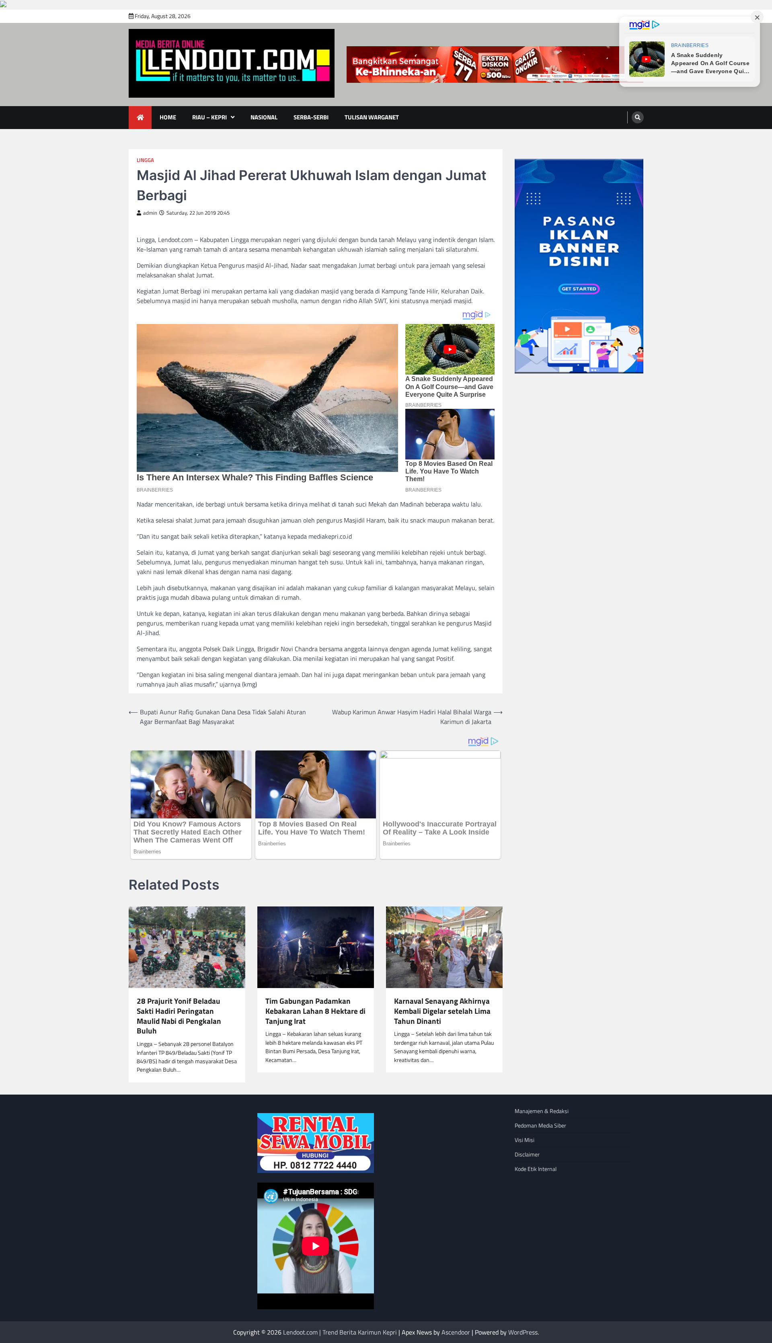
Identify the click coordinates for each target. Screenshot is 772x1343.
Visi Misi (524, 1140)
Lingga (145, 160)
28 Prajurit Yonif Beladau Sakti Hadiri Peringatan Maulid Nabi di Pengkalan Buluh (179, 1016)
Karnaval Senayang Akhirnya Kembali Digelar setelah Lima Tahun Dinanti (442, 1011)
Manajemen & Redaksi (542, 1111)
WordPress (523, 1332)
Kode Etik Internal (535, 1169)
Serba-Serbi (311, 117)
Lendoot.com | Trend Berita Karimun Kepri (340, 1332)
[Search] (638, 117)
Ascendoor (455, 1332)
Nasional (263, 117)
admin (150, 213)
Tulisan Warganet (372, 117)
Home (168, 117)
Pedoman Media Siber (540, 1125)
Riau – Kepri (209, 117)
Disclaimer (527, 1154)
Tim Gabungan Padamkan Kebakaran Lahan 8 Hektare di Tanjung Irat (315, 1011)
